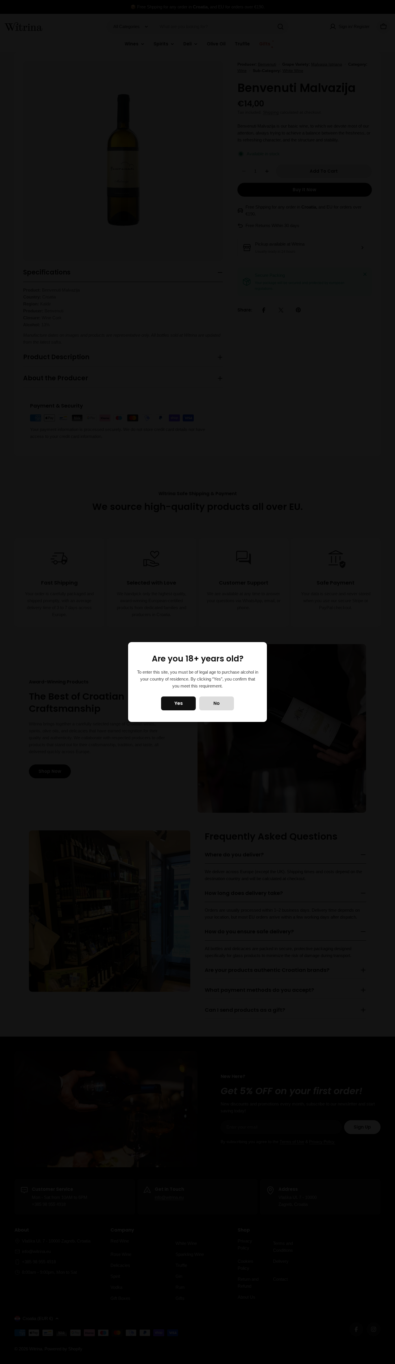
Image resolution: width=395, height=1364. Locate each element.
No (216, 703)
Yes (178, 703)
